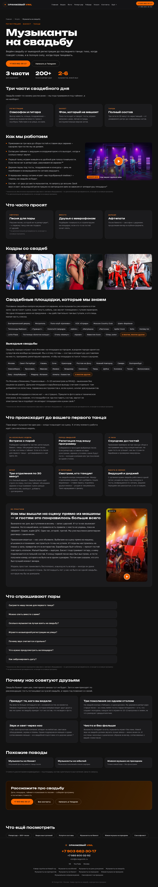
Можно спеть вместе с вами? (24, 614)
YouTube (77, 864)
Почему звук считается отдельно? (27, 641)
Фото (70, 5)
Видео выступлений (44, 835)
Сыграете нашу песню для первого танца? (31, 605)
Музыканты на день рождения (91, 869)
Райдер (88, 5)
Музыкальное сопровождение (67, 875)
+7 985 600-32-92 (145, 7)
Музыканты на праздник (89, 872)
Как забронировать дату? (23, 659)
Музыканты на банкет (89, 835)
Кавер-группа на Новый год (44, 869)
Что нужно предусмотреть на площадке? (31, 650)
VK (70, 864)
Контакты (105, 5)
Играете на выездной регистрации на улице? (33, 632)
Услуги (96, 5)
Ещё (114, 5)
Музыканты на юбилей (68, 869)
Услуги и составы (66, 835)
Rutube (86, 864)
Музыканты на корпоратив (45, 872)
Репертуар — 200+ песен (19, 835)
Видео (63, 5)
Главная (55, 5)
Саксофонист (140, 835)
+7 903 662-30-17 (145, 3)
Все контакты (44, 802)
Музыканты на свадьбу (115, 869)
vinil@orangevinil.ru (79, 859)
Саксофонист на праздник (92, 875)
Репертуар (78, 5)
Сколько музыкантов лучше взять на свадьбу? (34, 623)
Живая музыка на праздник (116, 835)
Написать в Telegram (46, 64)
